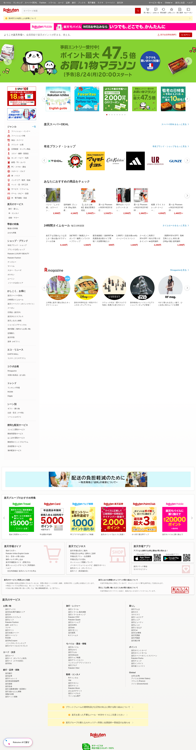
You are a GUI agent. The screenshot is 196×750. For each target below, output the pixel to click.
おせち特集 (12, 233)
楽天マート (9, 630)
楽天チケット (73, 686)
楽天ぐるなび (136, 628)
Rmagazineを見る (178, 386)
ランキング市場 (14, 388)
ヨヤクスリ (135, 615)
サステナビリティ (140, 569)
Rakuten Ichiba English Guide (17, 554)
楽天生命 (8, 686)
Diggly (10, 396)
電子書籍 (91, 3)
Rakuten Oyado (74, 620)
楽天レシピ (135, 625)
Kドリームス (73, 635)
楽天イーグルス (74, 693)
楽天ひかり (72, 650)
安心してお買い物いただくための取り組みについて (118, 588)
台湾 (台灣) (135, 676)
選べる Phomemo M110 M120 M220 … (176, 286)
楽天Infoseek (73, 655)
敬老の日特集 (13, 228)
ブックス (82, 3)
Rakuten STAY (73, 617)
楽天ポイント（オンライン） (81, 568)
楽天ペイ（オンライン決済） (16, 658)
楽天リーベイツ (11, 635)
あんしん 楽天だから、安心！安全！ (180, 590)
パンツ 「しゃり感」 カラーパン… (53, 286)
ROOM (10, 392)
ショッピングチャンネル (17, 325)
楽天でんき (135, 609)
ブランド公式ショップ (16, 250)
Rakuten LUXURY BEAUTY (18, 254)
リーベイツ (110, 3)
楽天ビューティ (137, 622)
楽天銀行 (8, 673)
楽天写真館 (135, 635)
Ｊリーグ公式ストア (15, 283)
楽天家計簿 (135, 641)
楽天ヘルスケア (137, 617)
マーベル (11, 266)
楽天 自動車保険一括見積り (15, 689)
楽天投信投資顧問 (12, 681)
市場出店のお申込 (77, 554)
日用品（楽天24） (15, 312)
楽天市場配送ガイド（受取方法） (19, 562)
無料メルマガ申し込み (14, 559)
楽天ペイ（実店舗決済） (79, 571)
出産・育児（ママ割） (16, 413)
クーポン (11, 308)
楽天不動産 (135, 638)
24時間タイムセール (15, 300)
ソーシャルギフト (14, 417)
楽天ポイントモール (139, 653)
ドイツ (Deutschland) (139, 684)
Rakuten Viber (73, 668)
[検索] (138, 11)
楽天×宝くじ (73, 630)
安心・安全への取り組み (15, 556)
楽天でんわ (72, 652)
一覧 (34, 126)
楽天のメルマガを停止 (27, 571)
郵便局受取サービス (15, 434)
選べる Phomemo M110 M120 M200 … (141, 286)
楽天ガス (134, 612)
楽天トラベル (73, 609)
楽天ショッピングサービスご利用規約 (20, 565)
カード (61, 3)
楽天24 (120, 3)
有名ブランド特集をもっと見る (173, 348)
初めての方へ (11, 551)
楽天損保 (8, 684)
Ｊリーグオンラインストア (15, 643)
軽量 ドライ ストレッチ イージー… (158, 286)
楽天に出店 (180, 3)
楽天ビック (9, 620)
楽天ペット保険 (11, 697)
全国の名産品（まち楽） (17, 375)
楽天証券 (8, 676)
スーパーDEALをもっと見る (174, 124)
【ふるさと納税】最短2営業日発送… (88, 286)
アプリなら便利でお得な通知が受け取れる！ (151, 551)
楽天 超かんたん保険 (13, 692)
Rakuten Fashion (14, 258)
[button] (156, 11)
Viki (69, 680)
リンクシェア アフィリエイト (79, 663)
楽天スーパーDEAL (15, 296)
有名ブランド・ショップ (17, 245)
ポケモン (11, 275)
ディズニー (12, 262)
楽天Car (134, 630)
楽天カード (9, 656)
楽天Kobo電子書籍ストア (15, 612)
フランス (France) (138, 681)
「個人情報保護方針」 (42, 588)
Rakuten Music (74, 688)
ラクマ (100, 3)
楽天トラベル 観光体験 (77, 612)
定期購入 (11, 333)
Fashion (42, 3)
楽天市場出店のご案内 (78, 551)
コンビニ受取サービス (16, 430)
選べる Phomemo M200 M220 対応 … (105, 286)
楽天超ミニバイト (138, 666)
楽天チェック (136, 661)
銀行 (74, 3)
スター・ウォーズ (14, 270)
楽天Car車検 (136, 633)
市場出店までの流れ (78, 559)
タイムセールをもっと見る (175, 304)
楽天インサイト (137, 663)
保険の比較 (9, 694)
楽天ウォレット (11, 678)
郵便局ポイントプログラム (18, 442)
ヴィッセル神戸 (74, 696)
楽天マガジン (73, 683)
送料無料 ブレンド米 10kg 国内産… (70, 286)
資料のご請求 (90, 554)
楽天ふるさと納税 (14, 321)
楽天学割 (11, 337)
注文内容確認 (12, 571)
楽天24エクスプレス (15, 316)
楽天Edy (8, 663)
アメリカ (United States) (140, 678)
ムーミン (11, 279)
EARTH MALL (13, 354)
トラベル (52, 3)
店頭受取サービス (14, 446)
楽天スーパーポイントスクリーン (144, 656)
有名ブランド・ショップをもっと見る (170, 225)
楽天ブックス (10, 609)
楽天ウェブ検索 (74, 658)
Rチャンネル (73, 678)
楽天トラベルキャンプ (77, 615)
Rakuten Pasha (137, 658)
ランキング (18, 3)
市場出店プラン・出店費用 (80, 556)
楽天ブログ (72, 665)
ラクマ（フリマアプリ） (17, 358)
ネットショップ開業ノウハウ (81, 562)
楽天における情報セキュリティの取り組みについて (118, 580)
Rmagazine (12, 371)
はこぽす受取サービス (16, 438)
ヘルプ (190, 3)
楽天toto (71, 628)
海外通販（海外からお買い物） (20, 329)
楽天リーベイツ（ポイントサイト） (21, 304)
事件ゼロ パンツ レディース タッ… (123, 286)
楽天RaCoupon (11, 641)
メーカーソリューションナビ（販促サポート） (88, 565)
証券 (68, 3)
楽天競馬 (71, 633)
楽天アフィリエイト (76, 660)
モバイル (7, 3)
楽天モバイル (73, 647)
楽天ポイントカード (139, 650)
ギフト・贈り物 (14, 409)
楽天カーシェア (74, 622)
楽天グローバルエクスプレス (16, 646)
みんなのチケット (75, 691)
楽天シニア (135, 620)
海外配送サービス (14, 450)
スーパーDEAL (31, 3)
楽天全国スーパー (12, 633)
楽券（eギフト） (14, 342)
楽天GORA (72, 625)
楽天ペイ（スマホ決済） (14, 661)
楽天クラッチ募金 (140, 566)
